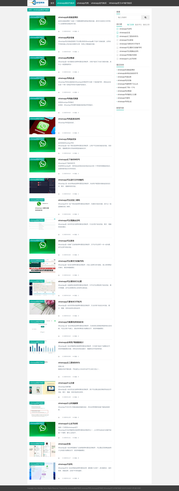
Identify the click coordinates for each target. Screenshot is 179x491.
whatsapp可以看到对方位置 (70, 281)
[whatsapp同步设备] (42, 50)
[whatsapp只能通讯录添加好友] (42, 332)
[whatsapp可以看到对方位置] (42, 295)
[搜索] (145, 17)
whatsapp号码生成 (66, 78)
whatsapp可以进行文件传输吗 (71, 180)
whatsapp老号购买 (99, 3)
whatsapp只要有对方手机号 (70, 302)
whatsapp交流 (64, 444)
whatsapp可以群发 (66, 241)
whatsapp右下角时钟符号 (69, 159)
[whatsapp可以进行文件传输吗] (42, 193)
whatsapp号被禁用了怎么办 (128, 84)
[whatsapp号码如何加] (42, 151)
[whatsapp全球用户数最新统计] (42, 353)
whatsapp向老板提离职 (68, 17)
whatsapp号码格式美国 (68, 99)
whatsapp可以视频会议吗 (69, 220)
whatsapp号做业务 (124, 77)
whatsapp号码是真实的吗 (69, 119)
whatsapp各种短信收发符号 (128, 73)
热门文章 (130, 24)
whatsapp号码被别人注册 (127, 94)
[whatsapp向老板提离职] (42, 29)
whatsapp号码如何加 (67, 139)
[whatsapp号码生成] (42, 90)
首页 (52, 3)
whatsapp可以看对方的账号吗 (71, 261)
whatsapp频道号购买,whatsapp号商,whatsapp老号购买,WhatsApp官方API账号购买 (95, 488)
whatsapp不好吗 (65, 464)
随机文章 (146, 24)
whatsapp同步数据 (66, 58)
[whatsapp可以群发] (42, 253)
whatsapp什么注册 (66, 383)
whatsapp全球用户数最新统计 (71, 342)
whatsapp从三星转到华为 (69, 363)
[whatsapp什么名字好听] (42, 436)
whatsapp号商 (83, 3)
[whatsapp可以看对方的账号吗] (42, 272)
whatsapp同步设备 (66, 38)
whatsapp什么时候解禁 (68, 403)
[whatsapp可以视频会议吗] (42, 230)
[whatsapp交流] (42, 456)
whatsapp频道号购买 (65, 3)
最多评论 (138, 24)
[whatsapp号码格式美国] (42, 111)
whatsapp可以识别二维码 (69, 200)
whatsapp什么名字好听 (68, 424)
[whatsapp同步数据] (42, 70)
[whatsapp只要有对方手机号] (42, 314)
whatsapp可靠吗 (124, 98)
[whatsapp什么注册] (42, 394)
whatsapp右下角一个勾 (126, 87)
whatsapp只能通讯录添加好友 (71, 322)
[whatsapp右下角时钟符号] (42, 172)
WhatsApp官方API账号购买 (120, 3)
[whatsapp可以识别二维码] (42, 212)
